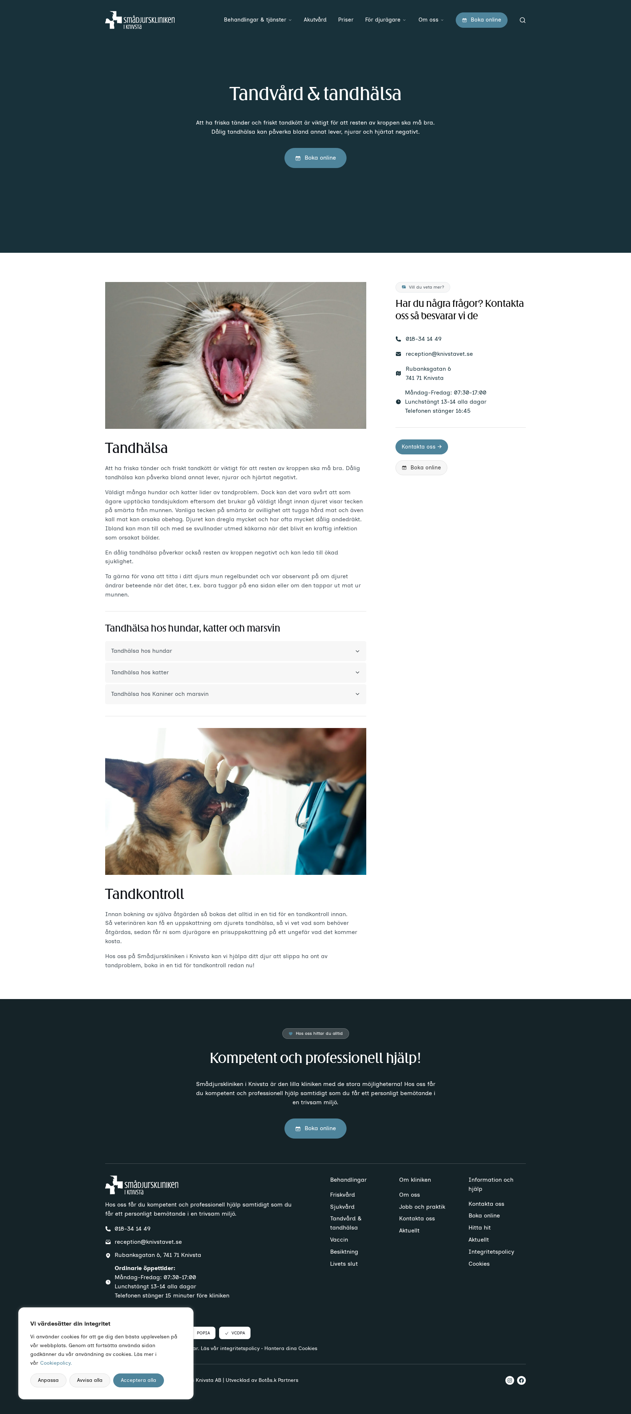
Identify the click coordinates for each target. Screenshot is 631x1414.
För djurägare (383, 19)
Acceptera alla (138, 1380)
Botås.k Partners (278, 1380)
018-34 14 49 (423, 338)
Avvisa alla (90, 1380)
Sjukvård (342, 1206)
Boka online (484, 1215)
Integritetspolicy (491, 1251)
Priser (345, 19)
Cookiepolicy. (56, 1363)
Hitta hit (480, 1227)
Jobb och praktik (422, 1206)
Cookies (479, 1263)
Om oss (428, 19)
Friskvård (342, 1194)
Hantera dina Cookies (290, 1348)
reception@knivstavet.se (439, 353)
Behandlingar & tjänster (255, 19)
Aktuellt (409, 1230)
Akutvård (315, 19)
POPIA (203, 1332)
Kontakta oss (417, 1218)
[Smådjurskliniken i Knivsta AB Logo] (140, 20)
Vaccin (339, 1239)
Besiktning (344, 1251)
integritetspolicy (240, 1348)
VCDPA (238, 1332)
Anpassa (48, 1380)
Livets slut (344, 1263)
